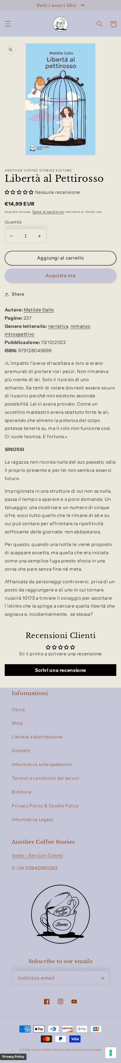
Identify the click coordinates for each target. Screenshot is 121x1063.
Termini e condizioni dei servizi (45, 778)
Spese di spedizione (48, 212)
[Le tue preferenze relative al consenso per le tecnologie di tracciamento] (110, 1052)
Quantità (13, 222)
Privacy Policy (13, 1056)
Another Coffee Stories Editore (52, 1049)
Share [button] (18, 294)
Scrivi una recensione (60, 670)
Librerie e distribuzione (37, 737)
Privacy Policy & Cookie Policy (45, 805)
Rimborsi (22, 792)
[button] (7, 24)
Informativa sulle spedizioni (42, 764)
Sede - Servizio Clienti (37, 855)
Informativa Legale (32, 819)
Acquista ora (60, 275)
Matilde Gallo (39, 310)
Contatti (21, 750)
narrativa (58, 326)
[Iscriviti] (102, 978)
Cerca (18, 709)
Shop (17, 723)
